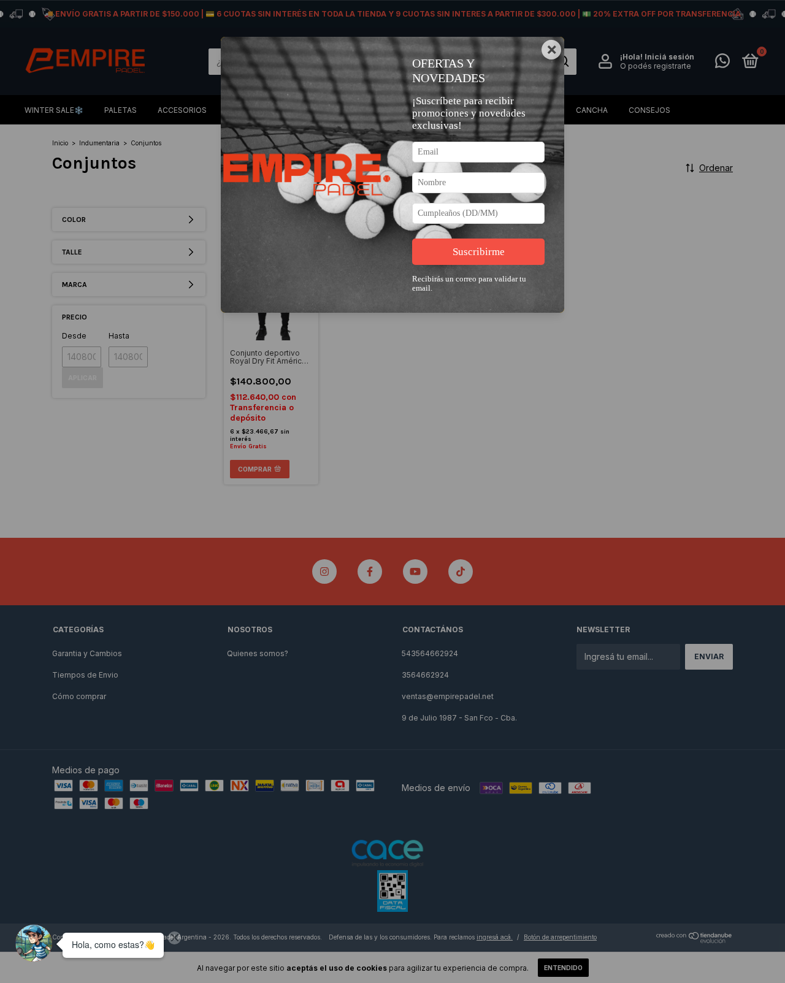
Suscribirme (479, 252)
